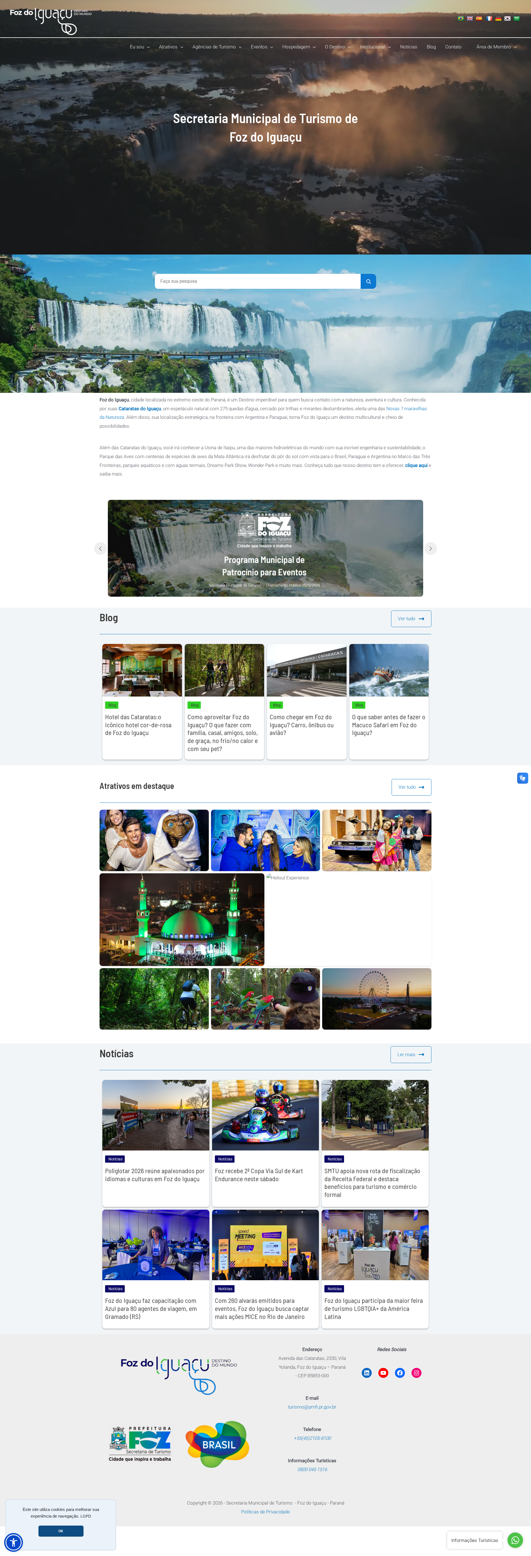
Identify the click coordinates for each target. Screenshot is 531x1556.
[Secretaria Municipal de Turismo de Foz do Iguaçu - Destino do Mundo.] (51, 18)
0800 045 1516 (312, 1469)
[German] (499, 18)
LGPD (85, 1516)
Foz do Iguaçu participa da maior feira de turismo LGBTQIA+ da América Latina (373, 1308)
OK (60, 1531)
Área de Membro (494, 47)
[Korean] (508, 18)
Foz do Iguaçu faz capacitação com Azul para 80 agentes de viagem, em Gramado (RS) (151, 1308)
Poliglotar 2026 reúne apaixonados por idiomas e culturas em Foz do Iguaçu (155, 1175)
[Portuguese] (461, 18)
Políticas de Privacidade (265, 1512)
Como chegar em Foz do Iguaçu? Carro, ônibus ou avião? (302, 725)
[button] (147, 47)
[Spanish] (480, 18)
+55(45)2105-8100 (312, 1438)
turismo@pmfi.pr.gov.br (312, 1407)
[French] (490, 18)
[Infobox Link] (265, 548)
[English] (471, 18)
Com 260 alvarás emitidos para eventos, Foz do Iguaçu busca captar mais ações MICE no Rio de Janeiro (262, 1308)
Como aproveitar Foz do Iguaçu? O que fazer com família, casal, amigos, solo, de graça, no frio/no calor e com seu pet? (223, 732)
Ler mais (406, 1054)
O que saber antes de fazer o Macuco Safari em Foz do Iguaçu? (388, 725)
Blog (112, 705)
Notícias (115, 1159)
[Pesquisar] (368, 281)
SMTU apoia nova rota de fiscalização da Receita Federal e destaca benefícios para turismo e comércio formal (372, 1182)
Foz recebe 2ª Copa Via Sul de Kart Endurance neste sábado (259, 1175)
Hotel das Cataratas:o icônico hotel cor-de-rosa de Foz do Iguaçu (138, 725)
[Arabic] (517, 18)
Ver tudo (406, 618)
